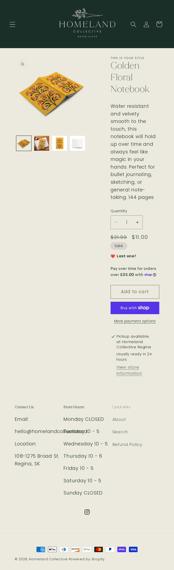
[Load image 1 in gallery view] (23, 143)
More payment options (135, 321)
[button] (12, 24)
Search (120, 432)
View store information (129, 370)
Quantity (119, 211)
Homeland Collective (48, 559)
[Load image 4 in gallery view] (77, 143)
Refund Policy (127, 444)
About (119, 419)
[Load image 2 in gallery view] (41, 143)
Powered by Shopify (87, 559)
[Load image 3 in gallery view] (59, 143)
